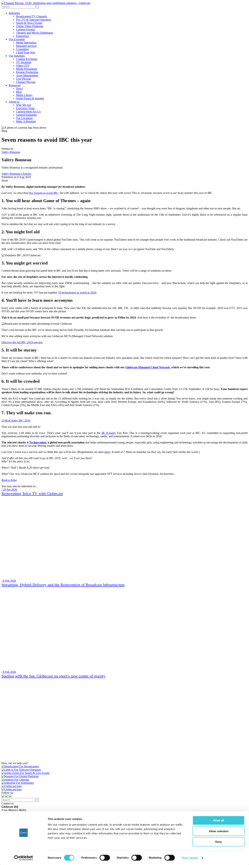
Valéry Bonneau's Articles (16, 173)
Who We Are (23, 105)
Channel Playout (25, 82)
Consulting (22, 49)
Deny (218, 841)
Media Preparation (26, 68)
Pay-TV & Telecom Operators (33, 19)
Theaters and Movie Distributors (34, 32)
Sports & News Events (29, 22)
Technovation (37, 442)
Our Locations (24, 118)
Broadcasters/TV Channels (31, 16)
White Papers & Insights (30, 98)
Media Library (24, 95)
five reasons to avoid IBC (43, 192)
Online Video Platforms (29, 26)
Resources (15, 85)
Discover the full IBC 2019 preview (22, 342)
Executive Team (25, 108)
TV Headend (23, 62)
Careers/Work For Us (28, 111)
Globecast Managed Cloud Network (147, 367)
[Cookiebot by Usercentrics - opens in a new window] (24, 858)
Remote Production (27, 72)
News (19, 88)
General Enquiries (26, 114)
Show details (190, 857)
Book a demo (9, 480)
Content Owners (25, 29)
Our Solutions (17, 55)
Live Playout (23, 78)
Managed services (26, 45)
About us (14, 101)
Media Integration (26, 42)
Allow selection (218, 831)
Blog (19, 91)
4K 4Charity (108, 433)
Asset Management (27, 75)
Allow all (218, 820)
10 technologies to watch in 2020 (77, 292)
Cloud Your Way (25, 52)
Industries (14, 13)
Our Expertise (17, 39)
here (106, 451)
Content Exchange (26, 59)
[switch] (105, 858)
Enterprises (22, 36)
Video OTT (23, 65)
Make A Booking (26, 121)
